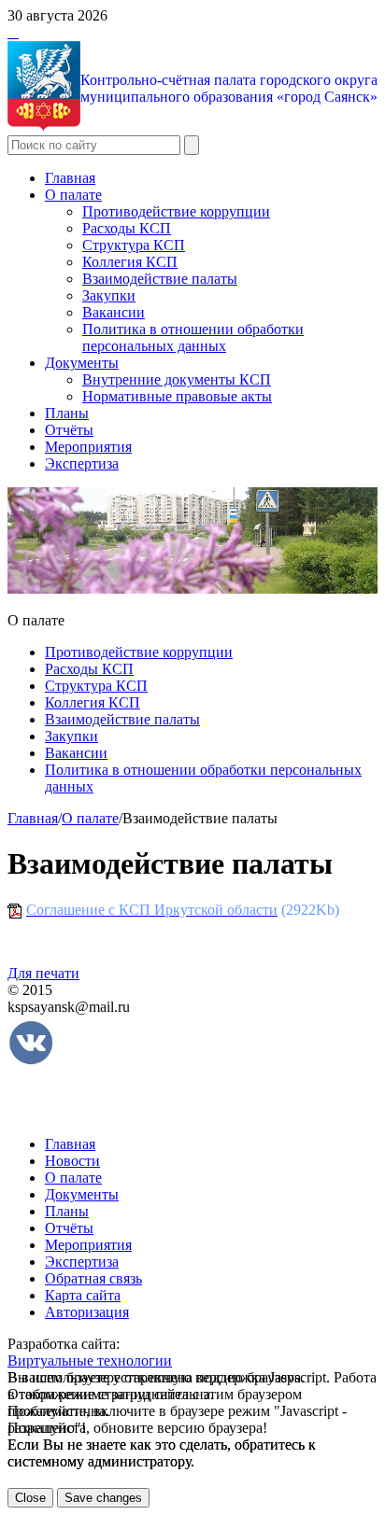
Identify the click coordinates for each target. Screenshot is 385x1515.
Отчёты (69, 430)
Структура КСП (133, 245)
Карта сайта (83, 1295)
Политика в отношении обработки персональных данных (193, 337)
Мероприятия (88, 447)
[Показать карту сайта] (13, 32)
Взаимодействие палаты (159, 279)
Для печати (43, 973)
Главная (70, 178)
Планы (67, 413)
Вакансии (113, 312)
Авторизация (87, 1312)
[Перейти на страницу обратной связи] (17, 32)
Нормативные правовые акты (177, 396)
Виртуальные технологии (89, 1360)
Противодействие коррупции (176, 211)
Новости (72, 1161)
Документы (82, 363)
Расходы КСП (126, 228)
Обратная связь (93, 1278)
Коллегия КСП (130, 262)
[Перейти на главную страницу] (9, 32)
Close (30, 1498)
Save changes (103, 1498)
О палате (73, 195)
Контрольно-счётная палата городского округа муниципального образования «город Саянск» (229, 88)
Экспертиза (82, 463)
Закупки (108, 295)
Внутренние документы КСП (176, 379)
